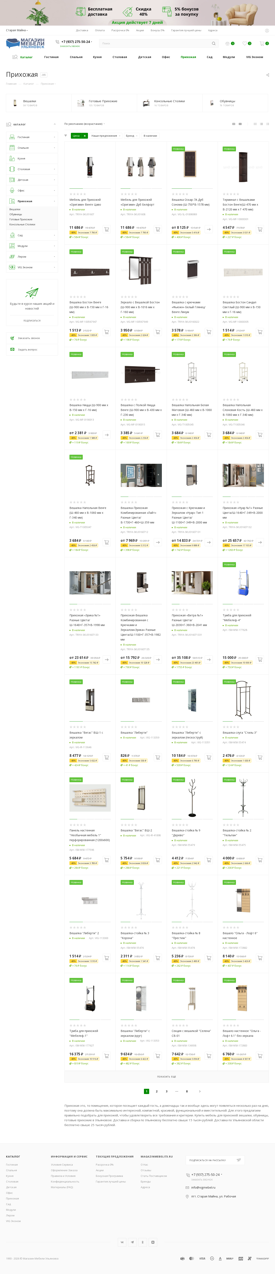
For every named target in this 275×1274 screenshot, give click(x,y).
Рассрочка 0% (105, 1164)
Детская (11, 1187)
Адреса (145, 1187)
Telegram (132, 1242)
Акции (100, 1170)
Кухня (9, 1176)
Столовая (12, 1181)
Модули (11, 1210)
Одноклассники (142, 1242)
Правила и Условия (63, 1176)
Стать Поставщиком (154, 1176)
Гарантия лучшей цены (111, 1181)
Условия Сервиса (62, 1164)
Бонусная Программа (109, 1176)
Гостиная (12, 1164)
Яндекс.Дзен (153, 1242)
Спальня (11, 1170)
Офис (9, 1193)
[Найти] (214, 43)
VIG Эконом (13, 1221)
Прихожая (12, 1198)
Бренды (146, 1181)
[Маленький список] (234, 124)
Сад (8, 1204)
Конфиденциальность (65, 1181)
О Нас (144, 1164)
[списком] (261, 124)
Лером (10, 1215)
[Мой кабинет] (267, 31)
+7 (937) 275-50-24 (75, 42)
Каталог (13, 1156)
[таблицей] (267, 124)
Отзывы (146, 1170)
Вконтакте (122, 1242)
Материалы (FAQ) (62, 1187)
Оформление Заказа (64, 1170)
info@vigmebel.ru (203, 1187)
